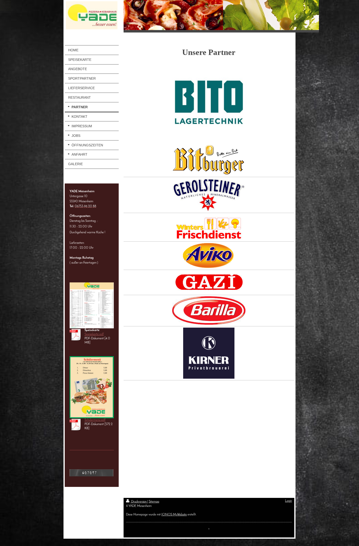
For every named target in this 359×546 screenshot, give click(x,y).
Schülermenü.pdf (95, 420)
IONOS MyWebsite (174, 514)
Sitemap (154, 501)
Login (288, 501)
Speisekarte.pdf (94, 334)
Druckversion (138, 501)
